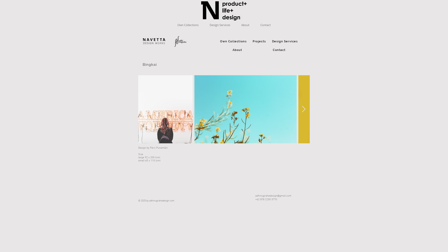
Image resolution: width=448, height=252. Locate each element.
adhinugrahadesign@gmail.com (273, 195)
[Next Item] (304, 109)
